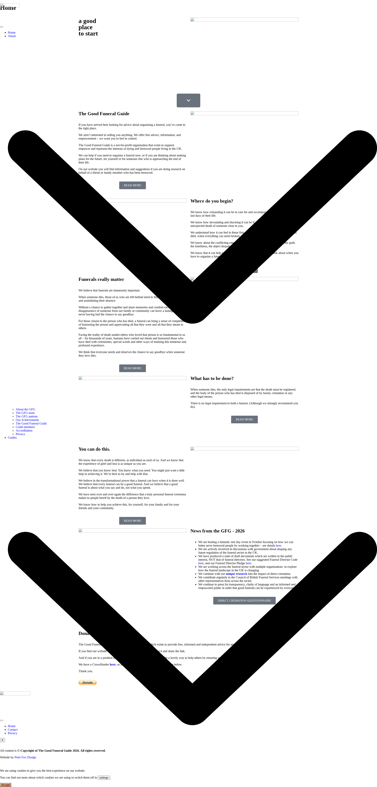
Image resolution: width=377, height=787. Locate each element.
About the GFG (25, 409)
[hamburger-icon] (1, 26)
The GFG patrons (27, 416)
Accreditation (24, 430)
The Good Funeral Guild (31, 423)
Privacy (20, 434)
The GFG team (25, 412)
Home (12, 32)
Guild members (25, 427)
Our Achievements (27, 420)
